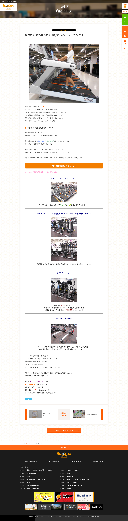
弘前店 (68, 473)
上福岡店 (41, 470)
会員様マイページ (125, 45)
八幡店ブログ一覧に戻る (64, 414)
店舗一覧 (125, 11)
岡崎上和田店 (41, 479)
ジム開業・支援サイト (58, 516)
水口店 (28, 482)
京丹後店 (75, 482)
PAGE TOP (63, 447)
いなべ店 (75, 479)
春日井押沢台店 (31, 479)
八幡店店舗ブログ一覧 (30, 443)
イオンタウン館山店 (72, 470)
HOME (22, 443)
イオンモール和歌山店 (33, 488)
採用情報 (31, 516)
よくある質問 (75, 461)
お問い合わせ (67, 516)
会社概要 (73, 516)
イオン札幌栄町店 (31, 473)
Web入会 (125, 20)
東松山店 (49, 470)
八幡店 (68, 482)
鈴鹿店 (68, 479)
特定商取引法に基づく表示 (93, 516)
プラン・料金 (53, 461)
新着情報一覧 (97, 461)
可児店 (28, 476)
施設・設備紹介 (30, 461)
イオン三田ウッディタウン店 (74, 485)
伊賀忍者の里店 (84, 479)
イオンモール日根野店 (33, 485)
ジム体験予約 (125, 32)
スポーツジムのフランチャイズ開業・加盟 (43, 516)
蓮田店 (28, 470)
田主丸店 (69, 488)
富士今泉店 (70, 476)
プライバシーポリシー (81, 516)
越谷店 (35, 470)
